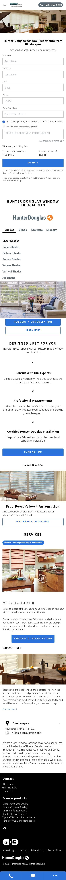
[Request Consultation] (33, 875)
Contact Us (33, 452)
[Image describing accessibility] (10, 842)
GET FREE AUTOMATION (32, 522)
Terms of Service (9, 180)
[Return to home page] (19, 5)
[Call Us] (11, 875)
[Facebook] (4, 828)
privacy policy (25, 173)
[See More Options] (55, 875)
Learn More (33, 330)
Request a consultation (33, 639)
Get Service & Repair (48, 152)
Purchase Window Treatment (13, 152)
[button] (5, 5)
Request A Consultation (33, 322)
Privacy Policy (51, 178)
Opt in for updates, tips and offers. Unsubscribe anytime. (34, 121)
